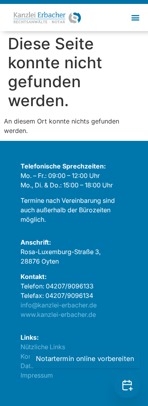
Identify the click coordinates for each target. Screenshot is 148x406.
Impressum (37, 375)
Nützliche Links (43, 347)
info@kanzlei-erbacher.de (59, 305)
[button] (135, 17)
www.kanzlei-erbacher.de (58, 314)
